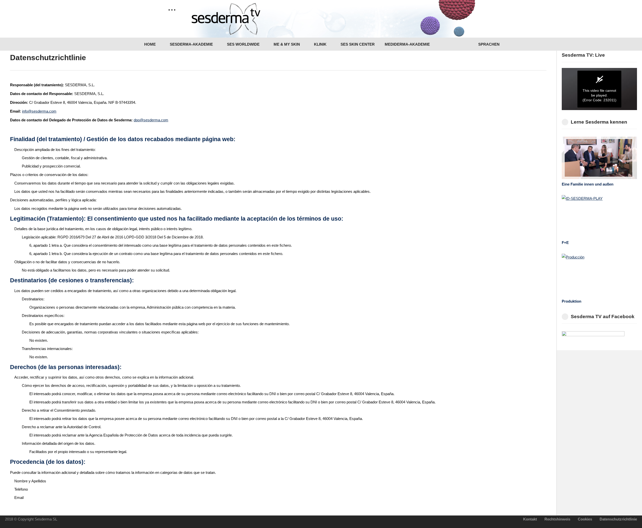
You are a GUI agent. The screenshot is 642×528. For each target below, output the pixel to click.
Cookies (585, 519)
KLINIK (320, 44)
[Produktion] (599, 275)
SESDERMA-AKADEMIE (191, 44)
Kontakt (530, 519)
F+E (565, 242)
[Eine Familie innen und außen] (599, 158)
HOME (149, 44)
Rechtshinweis (557, 519)
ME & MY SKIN (286, 44)
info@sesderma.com (39, 111)
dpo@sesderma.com (151, 120)
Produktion (571, 301)
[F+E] (599, 216)
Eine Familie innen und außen (587, 184)
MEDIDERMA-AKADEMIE (407, 44)
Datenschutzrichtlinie (618, 519)
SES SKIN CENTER (357, 44)
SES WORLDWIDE (243, 44)
